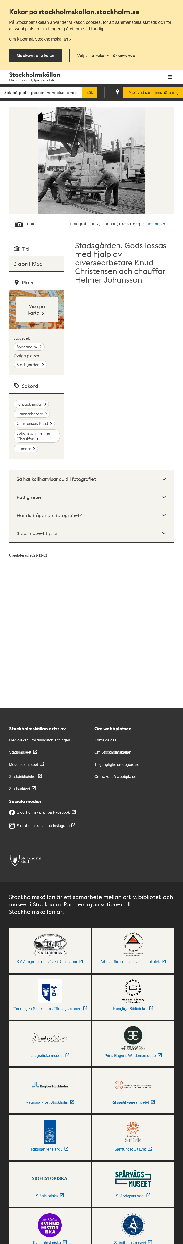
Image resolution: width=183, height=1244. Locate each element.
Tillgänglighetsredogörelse (116, 764)
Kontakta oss (105, 740)
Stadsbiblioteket (22, 777)
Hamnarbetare (30, 413)
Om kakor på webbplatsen (116, 777)
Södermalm (27, 346)
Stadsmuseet (155, 224)
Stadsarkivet (19, 789)
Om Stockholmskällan (112, 752)
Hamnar (24, 448)
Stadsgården (28, 364)
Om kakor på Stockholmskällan (38, 39)
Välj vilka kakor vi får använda (106, 55)
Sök (90, 92)
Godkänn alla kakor (36, 55)
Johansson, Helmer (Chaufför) (33, 436)
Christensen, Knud (32, 423)
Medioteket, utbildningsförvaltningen (39, 740)
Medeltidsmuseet (23, 764)
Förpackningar (29, 403)
